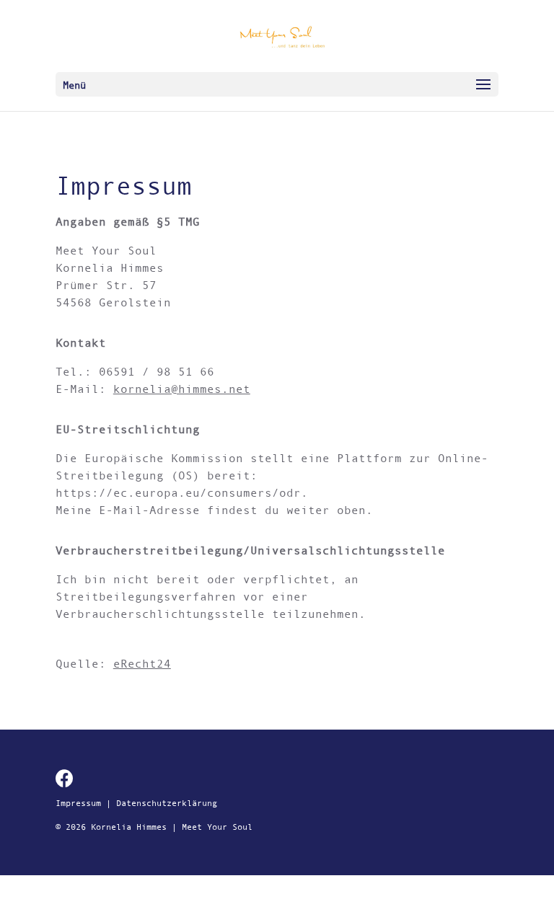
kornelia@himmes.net (181, 388)
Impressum (78, 803)
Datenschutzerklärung (166, 803)
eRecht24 (142, 663)
